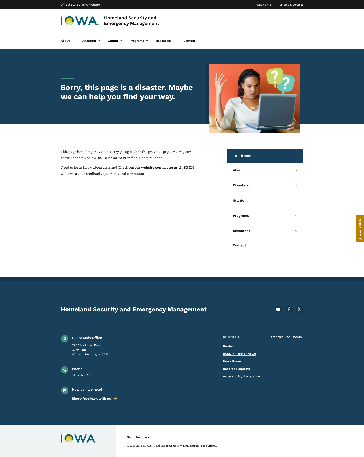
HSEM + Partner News (239, 353)
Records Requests (236, 369)
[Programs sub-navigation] (147, 40)
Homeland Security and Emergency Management (131, 20)
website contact (159, 167)
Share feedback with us (91, 398)
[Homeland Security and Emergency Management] (80, 20)
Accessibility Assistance (241, 376)
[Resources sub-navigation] (174, 40)
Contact (229, 346)
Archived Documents (286, 337)
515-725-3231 (81, 375)
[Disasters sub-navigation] (99, 40)
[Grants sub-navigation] (121, 40)
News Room (232, 361)
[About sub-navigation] (72, 40)
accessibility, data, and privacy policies (191, 446)
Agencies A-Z (263, 4)
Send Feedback (138, 437)
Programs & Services (290, 4)
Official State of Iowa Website (80, 4)
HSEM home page (112, 157)
